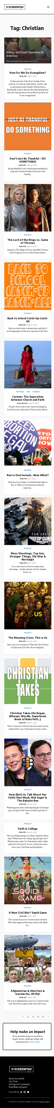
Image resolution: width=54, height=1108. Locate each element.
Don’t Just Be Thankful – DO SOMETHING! (28, 160)
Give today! (35, 1042)
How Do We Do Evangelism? (28, 72)
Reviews (36, 392)
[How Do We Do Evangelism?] (27, 50)
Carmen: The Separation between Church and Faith (28, 398)
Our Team (13, 1081)
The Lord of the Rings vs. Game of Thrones (27, 241)
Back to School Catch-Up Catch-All (27, 320)
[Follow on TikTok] (21, 1092)
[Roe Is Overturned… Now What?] (27, 443)
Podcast (28, 69)
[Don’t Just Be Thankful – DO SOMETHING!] (27, 126)
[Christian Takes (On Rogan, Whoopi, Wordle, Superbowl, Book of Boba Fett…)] (27, 681)
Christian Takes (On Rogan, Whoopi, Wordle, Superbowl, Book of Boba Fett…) (27, 716)
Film (28, 392)
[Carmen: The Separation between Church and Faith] (27, 364)
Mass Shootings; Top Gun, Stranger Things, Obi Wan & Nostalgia (28, 556)
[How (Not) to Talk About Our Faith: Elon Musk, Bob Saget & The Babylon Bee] (27, 762)
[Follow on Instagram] (25, 1092)
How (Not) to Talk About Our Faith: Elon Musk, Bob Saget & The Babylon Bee (27, 797)
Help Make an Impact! (18, 1087)
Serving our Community (19, 1084)
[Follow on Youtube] (28, 1092)
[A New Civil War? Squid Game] (27, 880)
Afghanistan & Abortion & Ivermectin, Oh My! (28, 992)
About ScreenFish (16, 1079)
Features (20, 392)
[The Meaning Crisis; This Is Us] (27, 605)
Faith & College (28, 828)
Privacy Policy (44, 1102)
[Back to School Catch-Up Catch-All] (27, 286)
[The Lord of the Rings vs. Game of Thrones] (27, 208)
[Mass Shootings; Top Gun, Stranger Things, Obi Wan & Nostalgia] (27, 521)
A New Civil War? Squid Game (28, 912)
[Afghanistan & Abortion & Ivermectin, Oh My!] (27, 959)
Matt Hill (22, 76)
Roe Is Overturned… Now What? (28, 475)
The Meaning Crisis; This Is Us (27, 637)
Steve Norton (22, 403)
